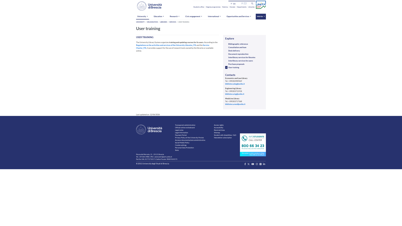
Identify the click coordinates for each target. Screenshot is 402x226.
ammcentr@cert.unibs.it (163, 157)
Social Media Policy (182, 143)
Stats (177, 150)
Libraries (251, 7)
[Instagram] (256, 164)
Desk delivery (234, 50)
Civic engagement (192, 16)
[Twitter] (248, 164)
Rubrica (225, 7)
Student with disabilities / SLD (225, 135)
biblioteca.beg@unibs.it (235, 84)
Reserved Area (219, 130)
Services (172, 22)
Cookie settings (181, 145)
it (231, 3)
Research (174, 16)
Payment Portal (181, 135)
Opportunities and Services (238, 16)
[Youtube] (253, 164)
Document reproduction (238, 54)
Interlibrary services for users (240, 61)
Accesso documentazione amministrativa (190, 140)
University (141, 16)
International (213, 16)
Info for (260, 16)
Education (158, 16)
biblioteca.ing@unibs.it (234, 94)
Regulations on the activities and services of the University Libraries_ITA (166, 45)
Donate (232, 7)
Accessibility (218, 127)
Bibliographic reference (238, 44)
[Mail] (245, 3)
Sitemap (217, 133)
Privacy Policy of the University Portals (189, 138)
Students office (198, 7)
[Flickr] (260, 164)
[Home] (148, 6)
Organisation (152, 22)
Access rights (219, 125)
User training (233, 67)
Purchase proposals (236, 64)
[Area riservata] (242, 3)
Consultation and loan (237, 47)
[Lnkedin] (264, 164)
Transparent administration (185, 125)
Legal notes (179, 130)
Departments (242, 7)
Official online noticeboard (185, 127)
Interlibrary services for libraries (241, 57)
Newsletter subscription (223, 138)
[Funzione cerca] (252, 3)
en (234, 3)
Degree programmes (213, 7)
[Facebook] (245, 164)
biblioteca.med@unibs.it (235, 104)
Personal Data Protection (184, 148)
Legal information (181, 133)
